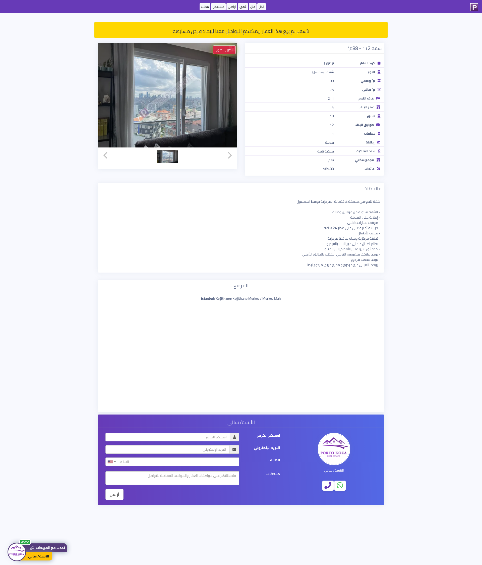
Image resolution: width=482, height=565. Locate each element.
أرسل (114, 494)
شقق (243, 7)
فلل (252, 7)
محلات (205, 7)
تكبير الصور (224, 49)
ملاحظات (273, 474)
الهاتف (274, 460)
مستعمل (218, 7)
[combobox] (111, 462)
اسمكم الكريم (268, 435)
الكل (261, 7)
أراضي (232, 7)
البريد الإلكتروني (267, 447)
